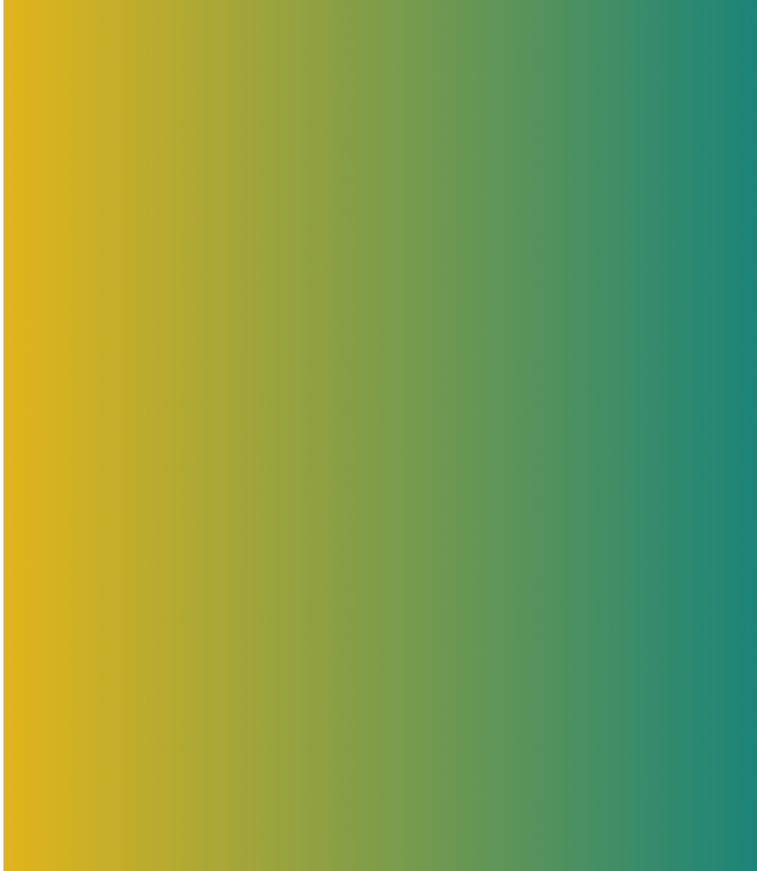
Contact (33, 208)
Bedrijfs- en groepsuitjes (58, 170)
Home (30, 157)
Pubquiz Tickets (46, 183)
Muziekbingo (41, 196)
